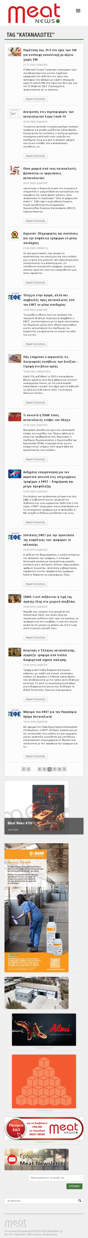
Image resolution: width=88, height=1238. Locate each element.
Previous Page (64, 769)
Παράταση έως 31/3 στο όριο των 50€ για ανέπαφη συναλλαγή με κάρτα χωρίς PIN (50, 54)
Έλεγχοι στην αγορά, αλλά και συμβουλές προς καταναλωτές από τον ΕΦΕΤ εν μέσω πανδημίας (49, 300)
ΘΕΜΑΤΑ (42, 248)
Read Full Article (35, 99)
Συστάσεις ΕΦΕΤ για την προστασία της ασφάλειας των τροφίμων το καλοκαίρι (48, 540)
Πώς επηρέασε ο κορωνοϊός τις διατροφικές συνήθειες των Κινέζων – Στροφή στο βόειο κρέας (51, 361)
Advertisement (44, 1048)
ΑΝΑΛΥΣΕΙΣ (44, 371)
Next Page (23, 769)
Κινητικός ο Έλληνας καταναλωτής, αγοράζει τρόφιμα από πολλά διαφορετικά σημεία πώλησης (49, 655)
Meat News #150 (20, 823)
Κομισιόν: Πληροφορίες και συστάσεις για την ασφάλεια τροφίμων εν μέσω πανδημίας (50, 238)
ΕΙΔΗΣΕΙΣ (42, 64)
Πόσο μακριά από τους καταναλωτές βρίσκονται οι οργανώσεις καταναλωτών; (49, 173)
